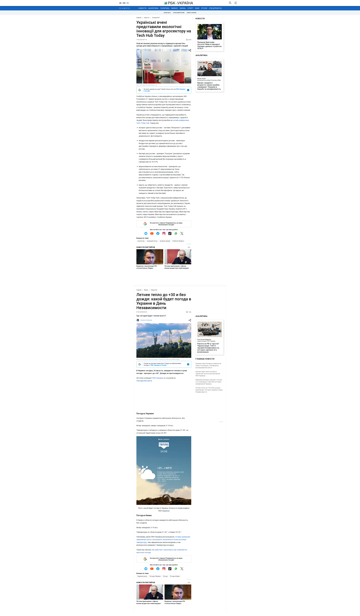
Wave (197, 8)
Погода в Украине (155, 576)
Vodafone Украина (178, 241)
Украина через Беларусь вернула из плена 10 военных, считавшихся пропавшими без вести (208, 366)
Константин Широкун (204, 339)
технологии (140, 241)
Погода (165, 576)
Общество (154, 290)
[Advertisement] (163, 397)
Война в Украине (191, 12)
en (124, 3)
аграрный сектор (152, 241)
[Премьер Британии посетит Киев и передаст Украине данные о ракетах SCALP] (209, 32)
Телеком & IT (156, 17)
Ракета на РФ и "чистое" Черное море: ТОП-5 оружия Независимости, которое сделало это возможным (208, 348)
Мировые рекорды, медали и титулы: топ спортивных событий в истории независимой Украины (208, 382)
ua (120, 3)
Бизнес (174, 8)
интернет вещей (165, 241)
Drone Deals (167, 12)
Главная (138, 17)
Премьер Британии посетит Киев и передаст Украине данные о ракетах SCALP (209, 45)
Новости (142, 8)
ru (128, 3)
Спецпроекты (215, 8)
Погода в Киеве (175, 576)
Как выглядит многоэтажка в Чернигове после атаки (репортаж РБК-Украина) (207, 374)
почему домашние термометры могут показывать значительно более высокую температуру (163, 539)
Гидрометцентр (142, 576)
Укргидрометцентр (144, 381)
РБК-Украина (157, 378)
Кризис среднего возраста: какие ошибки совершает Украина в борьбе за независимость (209, 86)
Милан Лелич (201, 78)
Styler (204, 8)
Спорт (190, 8)
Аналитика (153, 8)
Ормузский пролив (178, 12)
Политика (164, 8)
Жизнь (183, 8)
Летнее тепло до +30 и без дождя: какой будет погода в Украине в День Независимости (209, 390)
